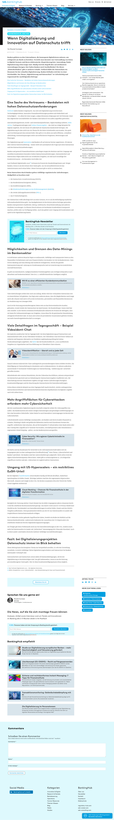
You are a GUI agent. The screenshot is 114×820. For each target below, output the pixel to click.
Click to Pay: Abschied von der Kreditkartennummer (91, 135)
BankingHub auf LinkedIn (22, 792)
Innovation (27, 142)
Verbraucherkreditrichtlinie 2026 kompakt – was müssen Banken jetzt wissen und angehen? (93, 77)
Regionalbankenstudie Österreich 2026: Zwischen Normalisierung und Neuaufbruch (93, 103)
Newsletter (81, 794)
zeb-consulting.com (84, 810)
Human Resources (53, 801)
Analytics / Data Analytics (93, 599)
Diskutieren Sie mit (40, 582)
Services (70, 5)
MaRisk (50, 189)
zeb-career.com (83, 808)
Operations (51, 798)
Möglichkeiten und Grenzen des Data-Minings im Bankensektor (26, 83)
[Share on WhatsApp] (70, 49)
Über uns (81, 792)
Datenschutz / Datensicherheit (94, 606)
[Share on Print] (72, 49)
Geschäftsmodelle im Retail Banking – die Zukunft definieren (93, 149)
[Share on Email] (64, 49)
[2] (48, 452)
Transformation (24, 476)
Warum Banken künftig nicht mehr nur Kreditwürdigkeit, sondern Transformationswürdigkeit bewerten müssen (93, 70)
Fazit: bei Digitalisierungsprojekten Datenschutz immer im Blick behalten (29, 94)
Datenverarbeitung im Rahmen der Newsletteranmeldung (53, 237)
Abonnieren (62, 232)
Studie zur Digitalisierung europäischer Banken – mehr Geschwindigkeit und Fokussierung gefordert (93, 155)
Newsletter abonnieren (60, 629)
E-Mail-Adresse (13, 766)
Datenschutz (82, 801)
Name (10, 759)
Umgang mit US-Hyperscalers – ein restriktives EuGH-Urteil (25, 91)
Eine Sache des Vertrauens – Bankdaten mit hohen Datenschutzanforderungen (31, 80)
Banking (38, 5)
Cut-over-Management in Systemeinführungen (89, 162)
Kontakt (80, 796)
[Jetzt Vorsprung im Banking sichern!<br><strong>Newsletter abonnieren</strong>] (85, 816)
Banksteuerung (52, 796)
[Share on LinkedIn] (62, 49)
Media (49, 808)
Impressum (81, 798)
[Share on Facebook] (67, 49)
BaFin (34, 342)
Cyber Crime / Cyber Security (93, 602)
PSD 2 (38, 192)
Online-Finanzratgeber (39, 125)
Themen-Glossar (52, 5)
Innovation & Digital (8, 5)
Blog (62, 5)
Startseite (10, 30)
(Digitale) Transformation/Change (90, 594)
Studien (49, 810)
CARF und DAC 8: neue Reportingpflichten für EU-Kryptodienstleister (90, 142)
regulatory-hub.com (84, 805)
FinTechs (10, 111)
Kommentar (12, 741)
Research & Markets (25, 5)
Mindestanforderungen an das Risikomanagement (30, 189)
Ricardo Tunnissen (16, 49)
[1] (30, 163)
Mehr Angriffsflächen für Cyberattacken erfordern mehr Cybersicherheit (29, 88)
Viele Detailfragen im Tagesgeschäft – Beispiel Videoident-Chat (26, 86)
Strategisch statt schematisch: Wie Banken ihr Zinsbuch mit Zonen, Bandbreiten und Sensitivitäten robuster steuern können (94, 95)
